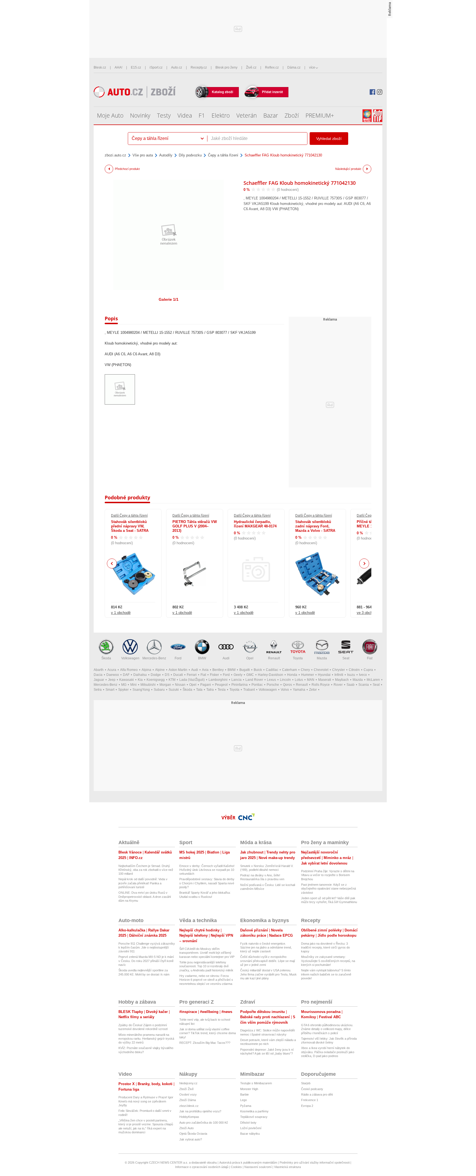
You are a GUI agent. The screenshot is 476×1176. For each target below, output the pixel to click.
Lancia (236, 680)
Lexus (271, 680)
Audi (226, 658)
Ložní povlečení (250, 1128)
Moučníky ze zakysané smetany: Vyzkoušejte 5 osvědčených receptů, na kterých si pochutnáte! (328, 960)
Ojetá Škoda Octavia (193, 1133)
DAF (126, 675)
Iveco (363, 675)
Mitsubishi (148, 685)
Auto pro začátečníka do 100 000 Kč (203, 1122)
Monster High (249, 1089)
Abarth (99, 670)
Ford (178, 658)
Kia (140, 680)
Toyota (298, 658)
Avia (205, 670)
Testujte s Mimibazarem (256, 1083)
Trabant (249, 690)
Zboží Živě (186, 1089)
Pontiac (257, 685)
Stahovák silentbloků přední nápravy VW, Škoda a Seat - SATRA (129, 526)
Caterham (289, 670)
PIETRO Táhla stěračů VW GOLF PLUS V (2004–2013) (194, 526)
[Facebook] (372, 92)
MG (123, 685)
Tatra (210, 690)
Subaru (159, 690)
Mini (133, 685)
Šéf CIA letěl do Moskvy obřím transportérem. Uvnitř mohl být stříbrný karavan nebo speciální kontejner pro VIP (206, 952)
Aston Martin (178, 670)
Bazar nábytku (250, 1133)
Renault (274, 658)
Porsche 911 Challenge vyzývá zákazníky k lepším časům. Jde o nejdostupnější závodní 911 (146, 947)
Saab (351, 685)
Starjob (305, 1083)
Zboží (292, 115)
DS (167, 675)
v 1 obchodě (121, 613)
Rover (338, 685)
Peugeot (221, 685)
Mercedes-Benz (154, 658)
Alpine (160, 670)
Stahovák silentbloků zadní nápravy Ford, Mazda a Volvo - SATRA (315, 526)
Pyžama (245, 1105)
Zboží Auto (186, 1128)
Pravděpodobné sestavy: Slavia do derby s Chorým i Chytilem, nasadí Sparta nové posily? (206, 883)
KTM (172, 680)
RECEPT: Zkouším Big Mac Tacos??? (204, 1042)
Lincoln (285, 680)
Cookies (236, 1167)
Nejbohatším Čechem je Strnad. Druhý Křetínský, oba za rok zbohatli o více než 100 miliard (145, 870)
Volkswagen (130, 658)
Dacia (98, 675)
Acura (111, 670)
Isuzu (351, 675)
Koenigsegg (156, 680)
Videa (184, 115)
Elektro (221, 115)
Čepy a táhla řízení (223, 155)
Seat (345, 658)
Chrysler (338, 670)
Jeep (111, 680)
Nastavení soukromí (258, 1167)
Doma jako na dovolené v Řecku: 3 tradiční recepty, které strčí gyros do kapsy (325, 947)
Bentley (218, 670)
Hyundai (324, 675)
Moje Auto (110, 115)
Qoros (287, 685)
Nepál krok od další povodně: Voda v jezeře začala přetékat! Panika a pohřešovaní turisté (142, 883)
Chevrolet (321, 670)
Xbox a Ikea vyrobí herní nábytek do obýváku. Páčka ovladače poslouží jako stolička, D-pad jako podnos (327, 1052)
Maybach (342, 680)
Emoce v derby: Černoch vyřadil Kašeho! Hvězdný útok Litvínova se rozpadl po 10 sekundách (206, 870)
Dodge (156, 675)
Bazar (270, 115)
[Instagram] (379, 92)
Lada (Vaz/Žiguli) (192, 680)
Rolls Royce (321, 685)
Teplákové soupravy (253, 1116)
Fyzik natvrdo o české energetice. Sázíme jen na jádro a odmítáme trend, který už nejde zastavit (266, 947)
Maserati (324, 680)
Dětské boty (248, 1122)
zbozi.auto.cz (115, 155)
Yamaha (299, 690)
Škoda (106, 658)
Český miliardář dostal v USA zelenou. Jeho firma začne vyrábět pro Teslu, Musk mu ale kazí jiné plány (268, 974)
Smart (110, 690)
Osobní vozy (188, 1094)
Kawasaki (126, 680)
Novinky (140, 115)
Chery (305, 670)
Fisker (214, 675)
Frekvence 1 (309, 1100)
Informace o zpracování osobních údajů (201, 1167)
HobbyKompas (189, 1116)
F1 (202, 115)
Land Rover (254, 680)
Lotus (299, 680)
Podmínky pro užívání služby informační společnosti (315, 1162)
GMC (250, 675)
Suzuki (174, 690)
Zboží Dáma (187, 1100)
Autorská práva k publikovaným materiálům (248, 1162)
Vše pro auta (142, 155)
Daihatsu (140, 675)
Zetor (313, 690)
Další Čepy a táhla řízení (129, 515)
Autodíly (165, 155)
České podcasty (312, 1089)
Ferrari (192, 675)
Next (364, 563)
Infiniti (338, 675)
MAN (310, 680)
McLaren (373, 680)
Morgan (165, 685)
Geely (238, 675)
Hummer (307, 675)
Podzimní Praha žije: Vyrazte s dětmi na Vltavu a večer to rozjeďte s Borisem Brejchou (327, 875)
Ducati (178, 675)
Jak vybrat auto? (190, 1139)
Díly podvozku (190, 155)
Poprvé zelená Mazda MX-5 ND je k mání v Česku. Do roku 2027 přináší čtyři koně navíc (146, 960)
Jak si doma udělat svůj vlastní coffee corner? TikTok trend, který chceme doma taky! (207, 1033)
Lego (243, 1100)
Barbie (244, 1094)
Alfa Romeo (129, 670)
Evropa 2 (307, 1105)
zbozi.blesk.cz (189, 1105)
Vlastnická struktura (287, 1167)
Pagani (205, 685)
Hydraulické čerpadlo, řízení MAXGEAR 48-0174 (255, 524)
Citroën (354, 670)
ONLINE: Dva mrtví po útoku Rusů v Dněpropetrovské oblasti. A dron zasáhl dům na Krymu (144, 896)
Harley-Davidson (270, 675)
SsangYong (141, 690)
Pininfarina (239, 685)
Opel (249, 658)
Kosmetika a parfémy (254, 1111)
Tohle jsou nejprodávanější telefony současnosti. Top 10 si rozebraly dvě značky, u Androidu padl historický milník (206, 966)
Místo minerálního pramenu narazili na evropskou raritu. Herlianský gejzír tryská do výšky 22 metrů (146, 1038)
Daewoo (112, 675)
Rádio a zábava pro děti (317, 1094)
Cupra (368, 670)
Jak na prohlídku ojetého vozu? (200, 1111)
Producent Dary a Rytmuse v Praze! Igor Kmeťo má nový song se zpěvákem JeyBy (145, 1101)
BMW (202, 658)
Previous (112, 563)
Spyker (123, 690)
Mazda (322, 658)
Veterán (246, 115)
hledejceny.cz (188, 1083)
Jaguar (99, 680)
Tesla (222, 690)
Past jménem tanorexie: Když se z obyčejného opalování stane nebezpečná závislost (328, 888)
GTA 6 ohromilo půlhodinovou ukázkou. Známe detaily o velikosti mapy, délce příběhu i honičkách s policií (327, 1029)
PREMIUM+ (319, 115)
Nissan (180, 685)
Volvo (285, 690)
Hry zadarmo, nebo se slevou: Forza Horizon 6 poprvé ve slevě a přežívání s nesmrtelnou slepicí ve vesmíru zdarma (206, 979)
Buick (258, 670)
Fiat (369, 658)
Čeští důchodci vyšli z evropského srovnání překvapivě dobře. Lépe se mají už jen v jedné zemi (267, 960)
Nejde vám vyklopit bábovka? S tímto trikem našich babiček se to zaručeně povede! (326, 974)
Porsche (273, 685)
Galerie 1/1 (168, 299)
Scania (363, 685)
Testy (164, 115)
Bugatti (244, 670)
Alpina (146, 670)
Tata (199, 690)
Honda (292, 675)
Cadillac (272, 670)
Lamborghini (218, 680)
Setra (98, 690)
